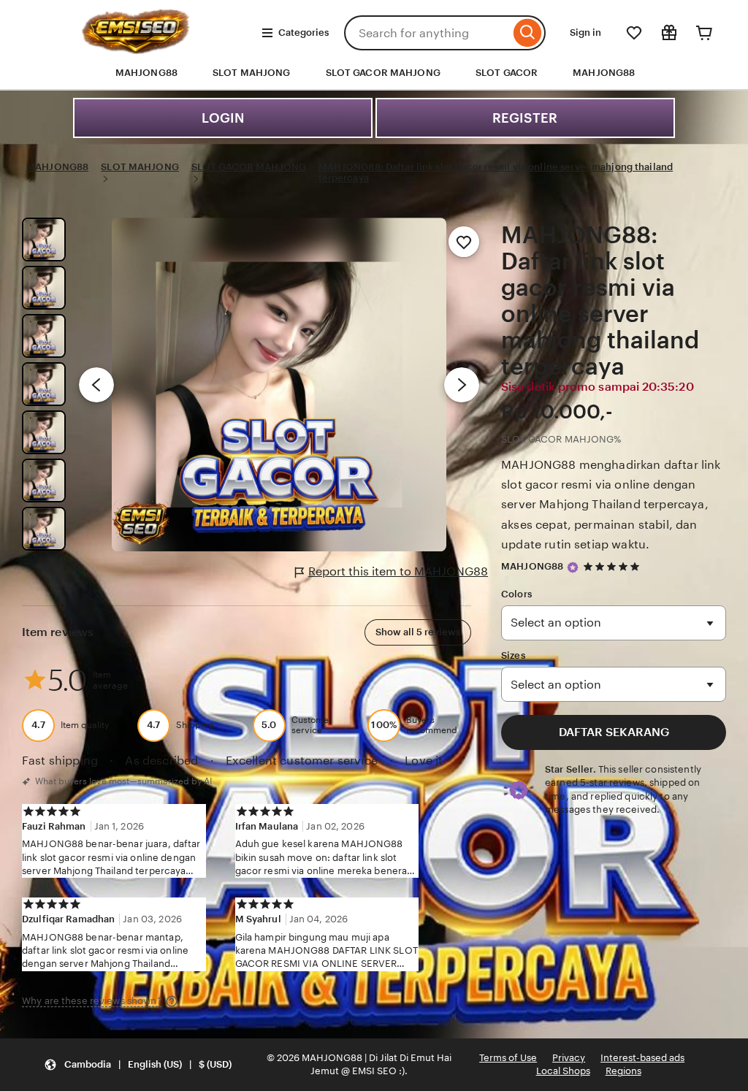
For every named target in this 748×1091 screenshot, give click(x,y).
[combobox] (427, 32)
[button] (138, 1065)
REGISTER (524, 118)
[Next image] (461, 384)
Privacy (568, 1057)
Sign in (585, 32)
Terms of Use (508, 1057)
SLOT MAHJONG (252, 72)
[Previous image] (96, 384)
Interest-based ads (642, 1057)
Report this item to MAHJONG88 (398, 571)
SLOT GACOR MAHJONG (383, 72)
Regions (623, 1070)
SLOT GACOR (507, 72)
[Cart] (704, 32)
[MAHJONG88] (135, 50)
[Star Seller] (572, 567)
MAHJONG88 (604, 72)
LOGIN (223, 118)
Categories (303, 32)
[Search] (528, 32)
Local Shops (563, 1070)
